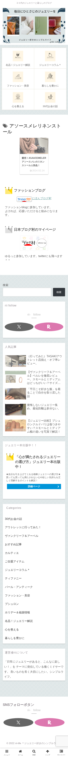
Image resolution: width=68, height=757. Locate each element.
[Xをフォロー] (19, 326)
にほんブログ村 (41, 198)
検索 (5, 285)
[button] (60, 542)
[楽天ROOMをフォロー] (49, 326)
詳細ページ (34, 486)
